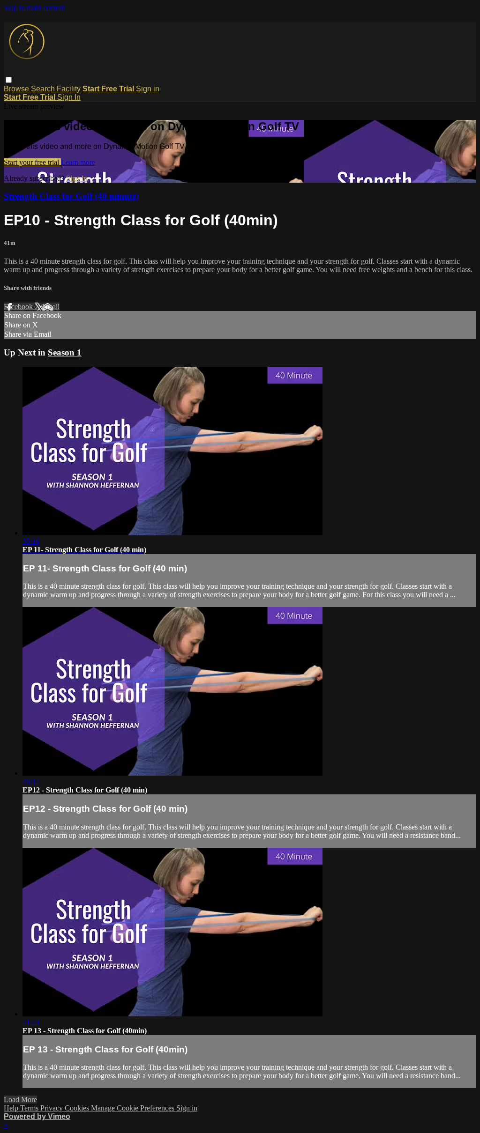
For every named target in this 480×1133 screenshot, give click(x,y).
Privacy (52, 1108)
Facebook (19, 307)
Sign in (147, 89)
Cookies (78, 1108)
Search (44, 89)
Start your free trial (32, 162)
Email (51, 307)
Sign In (69, 97)
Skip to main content (34, 8)
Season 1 (65, 352)
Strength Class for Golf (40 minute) (71, 196)
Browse (17, 89)
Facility (69, 89)
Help (12, 1108)
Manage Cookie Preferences (133, 1108)
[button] (9, 80)
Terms (30, 1108)
